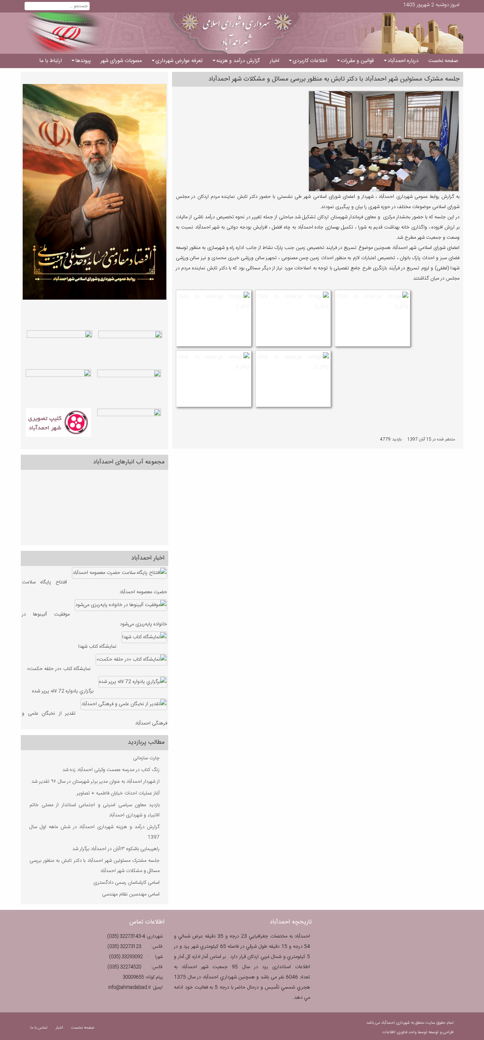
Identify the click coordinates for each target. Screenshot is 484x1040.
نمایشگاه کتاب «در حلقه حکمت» (59, 669)
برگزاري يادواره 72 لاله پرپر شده (62, 691)
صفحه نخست (82, 1027)
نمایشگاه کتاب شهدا (97, 646)
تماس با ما (39, 1027)
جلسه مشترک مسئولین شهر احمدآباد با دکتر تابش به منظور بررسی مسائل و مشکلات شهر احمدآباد (333, 79)
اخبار (59, 1027)
